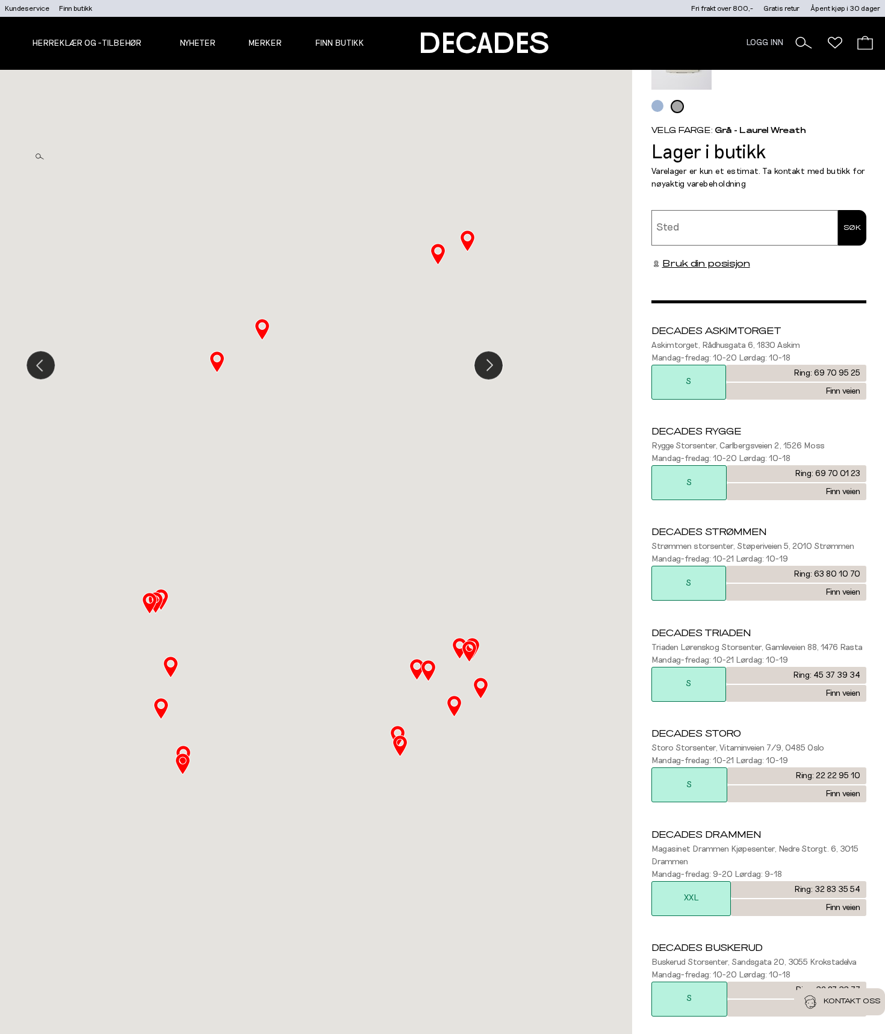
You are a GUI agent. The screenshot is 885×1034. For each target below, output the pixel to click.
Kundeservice (27, 8)
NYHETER (197, 43)
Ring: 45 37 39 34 (826, 675)
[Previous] (40, 365)
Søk (852, 227)
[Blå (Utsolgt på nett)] (657, 106)
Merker (265, 43)
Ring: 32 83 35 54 (827, 889)
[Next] (488, 365)
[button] (804, 42)
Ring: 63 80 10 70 (826, 574)
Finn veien (842, 391)
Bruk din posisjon (706, 263)
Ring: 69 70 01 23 (827, 473)
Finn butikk (75, 8)
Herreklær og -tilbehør (86, 43)
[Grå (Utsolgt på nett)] (677, 106)
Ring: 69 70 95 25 (826, 373)
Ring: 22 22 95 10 (827, 776)
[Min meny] (835, 43)
